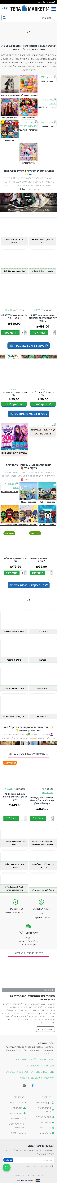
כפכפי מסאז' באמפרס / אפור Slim (14, 394)
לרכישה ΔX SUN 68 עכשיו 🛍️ (28, 345)
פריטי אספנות (42, 688)
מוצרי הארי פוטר (47, 126)
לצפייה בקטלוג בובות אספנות (28, 585)
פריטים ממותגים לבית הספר (14, 631)
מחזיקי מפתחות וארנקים (14, 688)
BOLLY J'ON (47, 792)
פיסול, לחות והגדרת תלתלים (43, 890)
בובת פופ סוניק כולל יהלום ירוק (15, 560)
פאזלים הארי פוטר (14, 660)
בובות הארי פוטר (42, 716)
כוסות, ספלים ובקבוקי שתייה (14, 716)
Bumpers (43, 388)
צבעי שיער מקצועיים (9, 118)
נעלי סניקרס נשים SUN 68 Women (14, 241)
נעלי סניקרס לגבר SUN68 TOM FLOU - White (14, 316)
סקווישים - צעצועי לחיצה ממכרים (24, 95)
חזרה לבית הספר (28, 118)
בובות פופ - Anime (47, 502)
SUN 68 (36, 310)
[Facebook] (32, 1085)
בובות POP (9, 140)
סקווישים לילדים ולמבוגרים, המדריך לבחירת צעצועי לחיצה (32, 997)
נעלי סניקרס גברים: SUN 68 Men (42, 241)
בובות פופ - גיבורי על (47, 525)
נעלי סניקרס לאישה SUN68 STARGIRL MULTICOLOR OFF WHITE (43, 318)
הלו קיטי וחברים (28, 163)
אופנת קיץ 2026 (47, 81)
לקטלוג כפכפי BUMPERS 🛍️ (28, 414)
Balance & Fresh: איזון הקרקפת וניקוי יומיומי (14, 888)
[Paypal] (38, 1180)
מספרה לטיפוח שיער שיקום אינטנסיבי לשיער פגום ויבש (42, 843)
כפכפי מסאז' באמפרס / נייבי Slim (43, 394)
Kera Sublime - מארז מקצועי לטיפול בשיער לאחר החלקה (15, 797)
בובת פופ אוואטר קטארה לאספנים (41, 560)
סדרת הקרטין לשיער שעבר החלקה (14, 843)
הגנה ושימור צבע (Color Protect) (14, 865)
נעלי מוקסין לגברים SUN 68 (14, 271)
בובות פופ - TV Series (9, 492)
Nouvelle (9, 788)
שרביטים (42, 660)
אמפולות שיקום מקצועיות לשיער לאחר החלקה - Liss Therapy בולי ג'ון (42, 800)
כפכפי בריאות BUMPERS (46, 107)
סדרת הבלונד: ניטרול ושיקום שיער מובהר (43, 865)
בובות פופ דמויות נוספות (27, 525)
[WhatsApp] (7, 1167)
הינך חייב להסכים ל (38, 1166)
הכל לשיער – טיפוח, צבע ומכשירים (24, 130)
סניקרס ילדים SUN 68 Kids (42, 271)
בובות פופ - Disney (28, 502)
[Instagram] (24, 1085)
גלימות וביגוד (42, 631)
